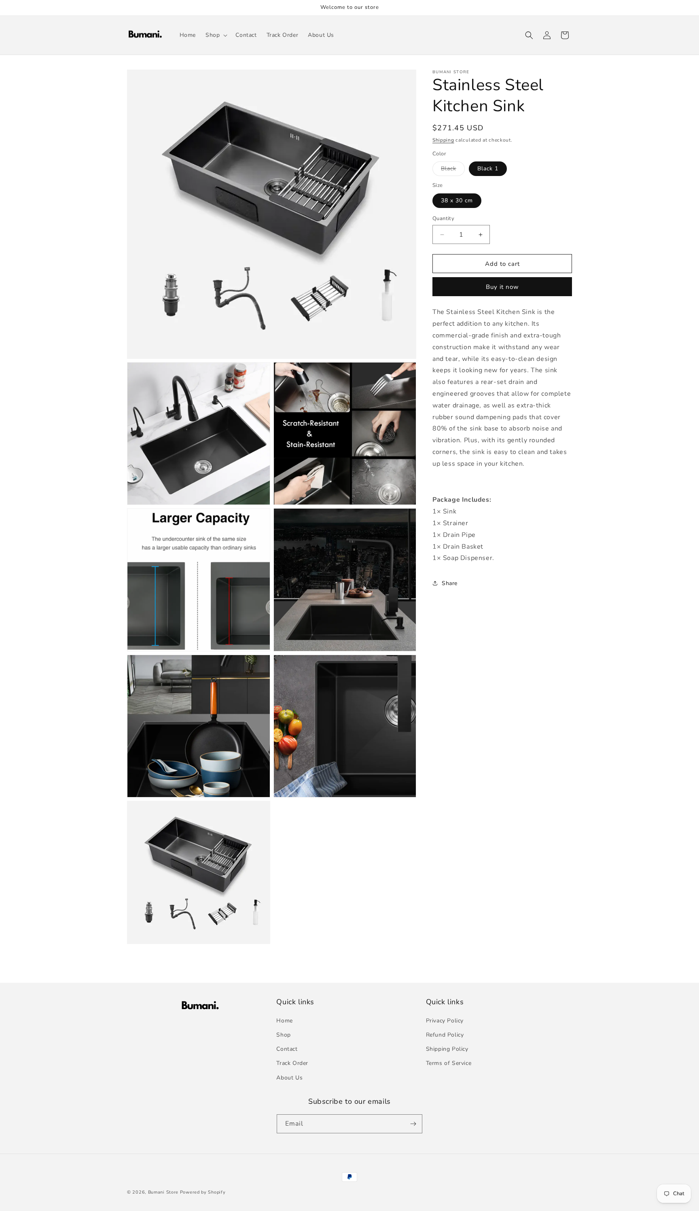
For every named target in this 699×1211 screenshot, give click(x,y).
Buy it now (502, 287)
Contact (286, 1049)
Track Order (292, 1063)
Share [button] (450, 583)
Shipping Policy (447, 1049)
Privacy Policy (445, 1020)
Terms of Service (449, 1063)
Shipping (443, 140)
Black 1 (487, 168)
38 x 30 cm (457, 200)
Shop (283, 1035)
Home (284, 1020)
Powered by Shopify (203, 1192)
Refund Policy (445, 1035)
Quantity (443, 218)
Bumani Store (163, 1192)
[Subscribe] (413, 1123)
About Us (289, 1078)
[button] (216, 35)
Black (453, 170)
